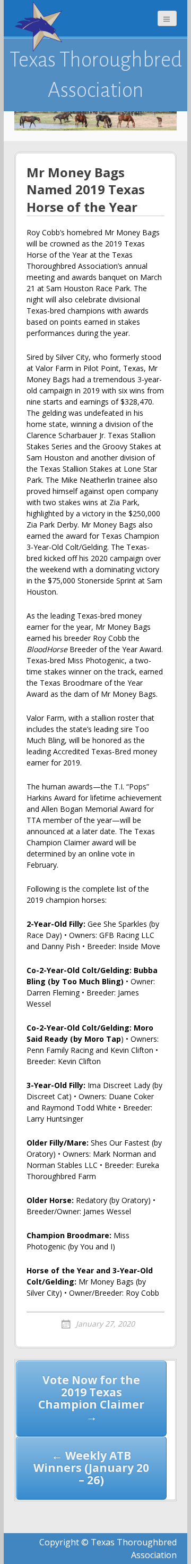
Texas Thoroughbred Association (96, 74)
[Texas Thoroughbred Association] (41, 26)
